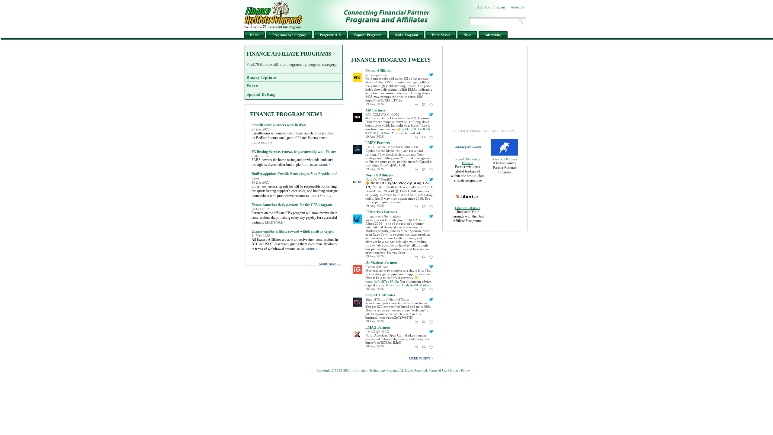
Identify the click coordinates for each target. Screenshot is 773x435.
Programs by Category (289, 35)
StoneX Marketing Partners (467, 161)
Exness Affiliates (378, 71)
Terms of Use (438, 370)
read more (262, 142)
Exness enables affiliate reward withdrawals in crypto (293, 231)
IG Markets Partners (381, 262)
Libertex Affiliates (467, 208)
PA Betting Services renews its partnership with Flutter (294, 152)
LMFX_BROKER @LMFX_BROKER (391, 147)
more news (329, 264)
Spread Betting (261, 94)
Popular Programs (367, 35)
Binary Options (261, 77)
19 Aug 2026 (374, 104)
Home (254, 35)
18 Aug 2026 (374, 289)
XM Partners (375, 110)
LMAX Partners (378, 327)
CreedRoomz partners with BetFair (279, 125)
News (467, 35)
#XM (369, 133)
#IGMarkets (422, 285)
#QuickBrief (382, 133)
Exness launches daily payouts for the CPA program (292, 205)
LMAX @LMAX (377, 332)
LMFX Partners (377, 143)
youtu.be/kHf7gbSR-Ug (382, 281)
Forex (252, 85)
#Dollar (370, 118)
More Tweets (421, 358)
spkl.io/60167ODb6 (416, 129)
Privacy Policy (460, 370)
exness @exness (376, 75)
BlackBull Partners (504, 159)
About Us (518, 7)
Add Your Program (491, 7)
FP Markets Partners (381, 212)
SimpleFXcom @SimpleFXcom (387, 299)
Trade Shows (440, 35)
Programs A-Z (330, 35)
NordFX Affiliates (379, 175)
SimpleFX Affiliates (380, 295)
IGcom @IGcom (377, 267)
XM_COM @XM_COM (382, 114)
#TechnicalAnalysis (399, 285)
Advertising (493, 35)
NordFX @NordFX (378, 179)
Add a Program (406, 35)
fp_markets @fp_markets (383, 216)
